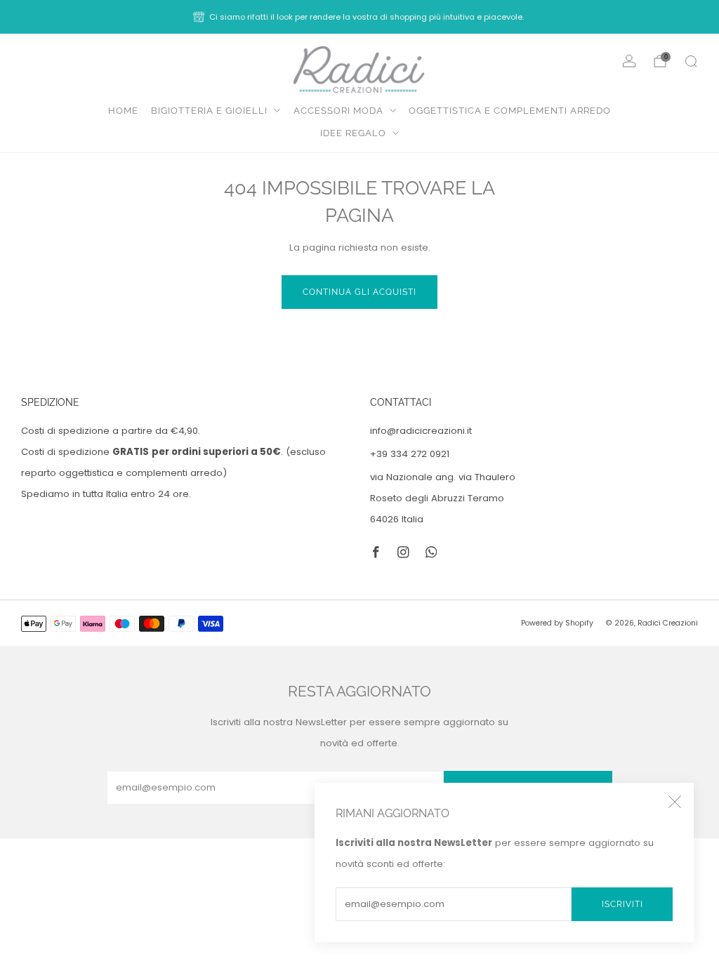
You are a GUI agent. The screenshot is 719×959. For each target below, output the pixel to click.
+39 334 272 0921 (409, 454)
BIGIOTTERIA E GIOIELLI (209, 110)
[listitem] (359, 17)
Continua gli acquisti (359, 292)
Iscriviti (622, 904)
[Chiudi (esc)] (675, 802)
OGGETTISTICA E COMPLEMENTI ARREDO (510, 110)
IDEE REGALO (353, 133)
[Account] (629, 61)
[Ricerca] (691, 61)
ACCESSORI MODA (338, 110)
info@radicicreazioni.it (421, 430)
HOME (123, 110)
